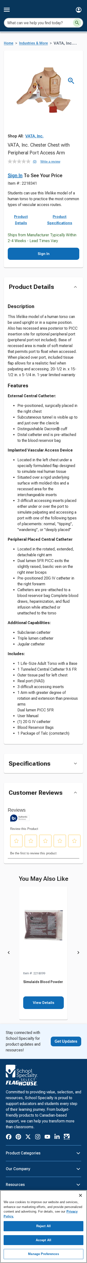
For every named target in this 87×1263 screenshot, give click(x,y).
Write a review (50, 161)
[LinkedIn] (57, 1137)
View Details (43, 1003)
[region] (43, 1226)
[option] (43, 953)
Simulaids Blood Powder (43, 982)
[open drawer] (7, 10)
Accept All (43, 1240)
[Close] (80, 1195)
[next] (78, 953)
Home (8, 43)
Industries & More (33, 43)
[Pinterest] (18, 1137)
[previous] (9, 953)
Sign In (15, 175)
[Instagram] (38, 1137)
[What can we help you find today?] (77, 23)
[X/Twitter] (28, 1137)
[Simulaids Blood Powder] (43, 928)
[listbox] (43, 953)
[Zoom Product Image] (71, 81)
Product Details (21, 219)
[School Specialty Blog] (67, 1137)
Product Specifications (59, 219)
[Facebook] (9, 1137)
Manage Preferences (43, 1254)
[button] (78, 10)
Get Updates (66, 1041)
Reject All (43, 1226)
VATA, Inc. (34, 136)
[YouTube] (47, 1137)
